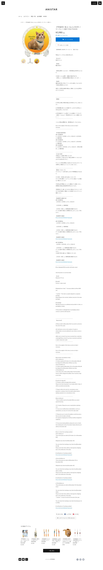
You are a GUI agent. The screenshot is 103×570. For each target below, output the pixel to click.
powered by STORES (50, 559)
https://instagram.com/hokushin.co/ (80, 559)
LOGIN (94, 3)
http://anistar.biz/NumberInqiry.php (64, 217)
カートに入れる (69, 39)
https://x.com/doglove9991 (77, 559)
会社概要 (39, 16)
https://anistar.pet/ (83, 559)
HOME (22, 22)
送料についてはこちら (63, 35)
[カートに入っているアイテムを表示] (100, 3)
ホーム (20, 16)
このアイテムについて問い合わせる (67, 518)
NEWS (45, 16)
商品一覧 (33, 16)
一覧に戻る (51, 550)
